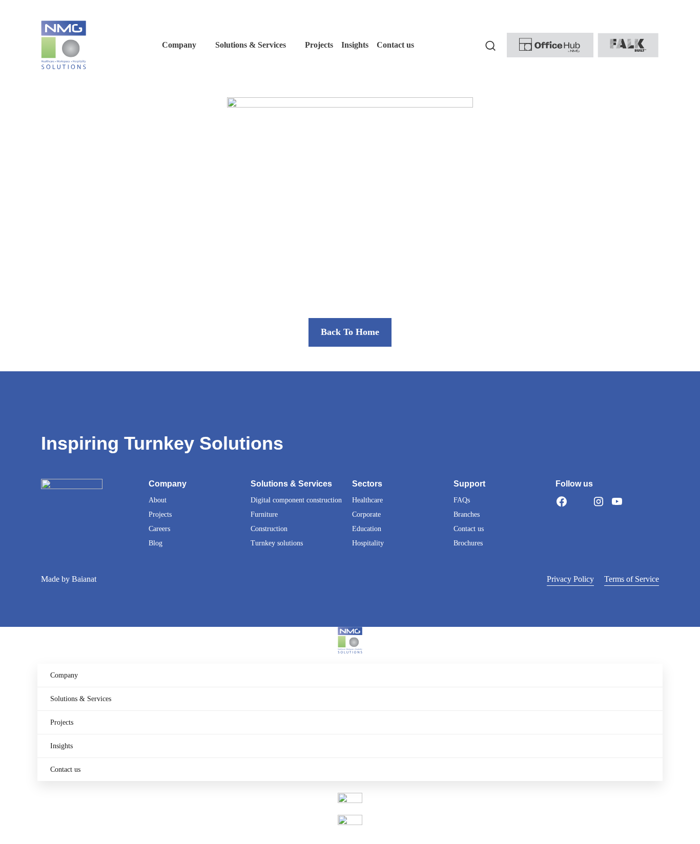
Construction (269, 529)
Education (366, 529)
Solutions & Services (80, 699)
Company (64, 675)
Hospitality (368, 543)
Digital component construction (296, 500)
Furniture (264, 514)
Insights (61, 746)
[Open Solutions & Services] (293, 45)
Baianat (84, 579)
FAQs (462, 500)
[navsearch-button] (490, 45)
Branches (467, 514)
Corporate (366, 514)
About (158, 500)
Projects (160, 514)
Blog (155, 543)
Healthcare (367, 500)
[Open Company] (203, 45)
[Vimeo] (635, 501)
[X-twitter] (580, 501)
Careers (159, 529)
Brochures (468, 543)
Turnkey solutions (277, 543)
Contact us (469, 529)
